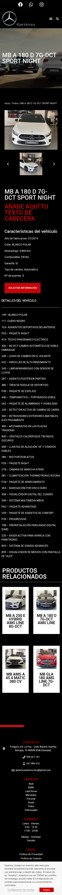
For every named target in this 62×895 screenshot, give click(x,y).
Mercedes (31, 795)
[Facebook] (20, 4)
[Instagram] (41, 4)
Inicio (7, 103)
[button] (50, 18)
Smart (31, 802)
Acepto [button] (46, 890)
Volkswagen (31, 810)
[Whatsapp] (31, 4)
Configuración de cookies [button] (21, 889)
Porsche (31, 798)
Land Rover (31, 791)
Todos (15, 103)
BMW (31, 787)
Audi (31, 783)
